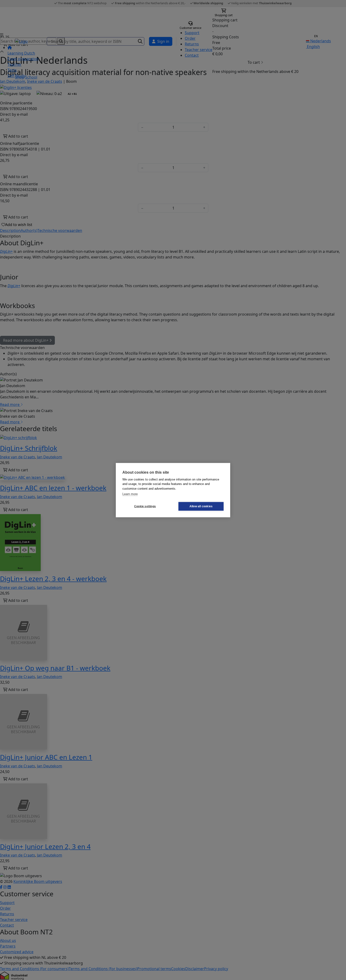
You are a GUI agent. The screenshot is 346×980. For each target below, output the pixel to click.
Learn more (130, 494)
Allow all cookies (201, 506)
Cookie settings (145, 506)
